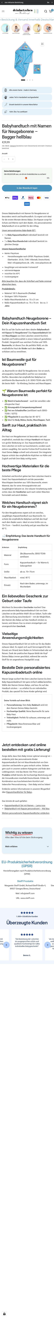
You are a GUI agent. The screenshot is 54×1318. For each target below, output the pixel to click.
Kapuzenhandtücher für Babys (19, 792)
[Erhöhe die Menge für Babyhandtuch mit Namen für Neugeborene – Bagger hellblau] (13, 159)
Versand (13, 146)
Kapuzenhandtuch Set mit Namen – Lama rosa (25, 805)
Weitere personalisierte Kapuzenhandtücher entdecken (25, 813)
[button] (6, 945)
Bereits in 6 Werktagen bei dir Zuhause (27, 2)
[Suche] (46, 11)
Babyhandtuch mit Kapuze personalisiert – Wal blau (27, 808)
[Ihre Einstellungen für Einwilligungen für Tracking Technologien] (4, 1313)
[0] (50, 11)
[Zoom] (42, 44)
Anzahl (4, 154)
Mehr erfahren (11, 846)
